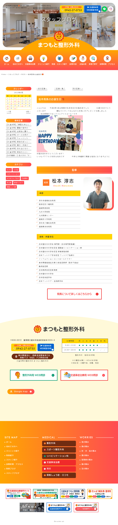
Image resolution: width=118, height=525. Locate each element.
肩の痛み (85, 446)
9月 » (28, 111)
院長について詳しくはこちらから (74, 294)
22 (8, 106)
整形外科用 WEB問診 (33, 375)
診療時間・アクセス (14, 464)
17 (15, 103)
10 (15, 101)
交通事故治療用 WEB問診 (84, 375)
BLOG (23, 74)
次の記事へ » (77, 88)
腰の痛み (85, 455)
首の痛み (85, 442)
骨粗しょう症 (11, 187)
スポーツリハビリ (13, 174)
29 (8, 108)
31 (15, 108)
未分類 (9, 182)
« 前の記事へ (42, 88)
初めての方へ (11, 446)
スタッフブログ (12, 473)
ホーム (9, 442)
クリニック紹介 (12, 451)
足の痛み (85, 468)
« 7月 (9, 111)
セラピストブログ (13, 178)
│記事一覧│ (59, 88)
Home (3, 74)
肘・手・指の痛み (89, 451)
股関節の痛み (87, 459)
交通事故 (25, 178)
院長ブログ (11, 468)
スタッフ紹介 (11, 459)
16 (11, 103)
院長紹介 (10, 455)
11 (18, 101)
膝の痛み (85, 464)
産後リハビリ (18, 182)
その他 (16, 170)
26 (22, 106)
